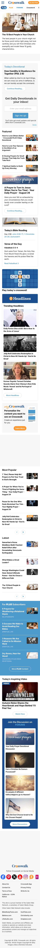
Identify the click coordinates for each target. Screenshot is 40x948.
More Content (20, 669)
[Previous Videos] (17, 532)
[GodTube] (37, 876)
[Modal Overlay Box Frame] (20, 111)
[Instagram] (25, 876)
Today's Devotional (14, 66)
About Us (5, 884)
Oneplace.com (26, 919)
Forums (20, 7)
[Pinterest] (8, 876)
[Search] (4, 7)
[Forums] (31, 876)
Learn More (20, 428)
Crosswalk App (26, 884)
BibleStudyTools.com (10, 912)
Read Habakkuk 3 (11, 263)
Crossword (31, 7)
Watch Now (20, 714)
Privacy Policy (26, 887)
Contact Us (6, 887)
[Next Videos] (23, 532)
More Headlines (12, 395)
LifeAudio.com (7, 919)
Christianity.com (27, 915)
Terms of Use (7, 891)
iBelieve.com (6, 915)
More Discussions (20, 824)
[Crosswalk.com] (16, 2)
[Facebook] (3, 876)
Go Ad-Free (33, 2)
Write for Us (25, 891)
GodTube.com (26, 912)
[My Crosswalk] (15, 407)
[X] (14, 876)
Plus (11, 7)
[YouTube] (20, 876)
